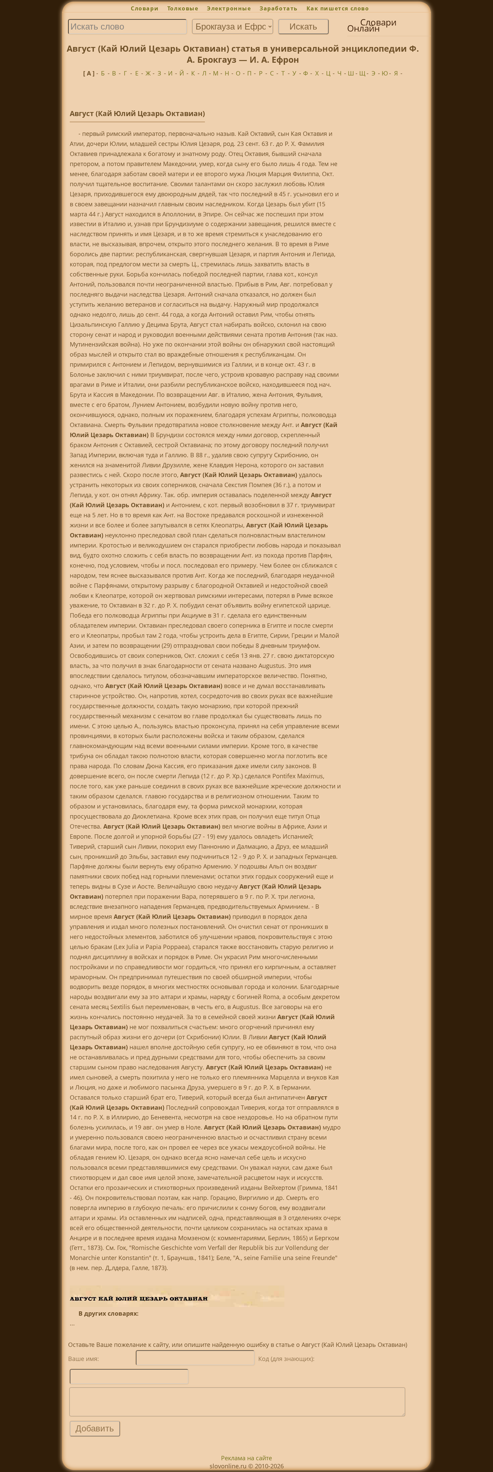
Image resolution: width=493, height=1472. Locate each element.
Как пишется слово (338, 8)
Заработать (279, 8)
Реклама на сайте (246, 1458)
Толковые (182, 8)
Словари (145, 8)
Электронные (229, 8)
